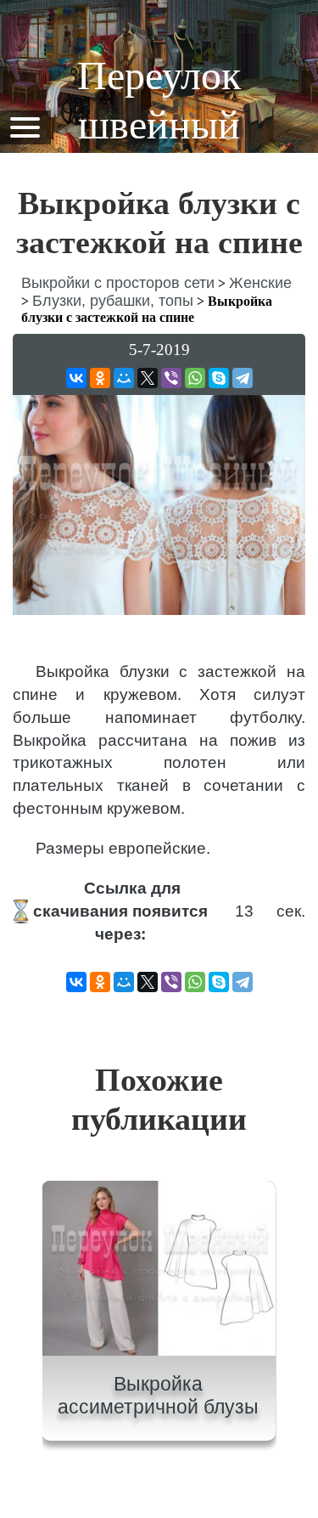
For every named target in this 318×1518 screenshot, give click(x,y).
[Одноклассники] (100, 378)
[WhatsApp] (195, 378)
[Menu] (24, 126)
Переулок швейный (159, 100)
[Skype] (219, 378)
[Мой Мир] (124, 378)
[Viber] (171, 378)
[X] (147, 378)
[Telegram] (242, 378)
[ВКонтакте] (76, 378)
